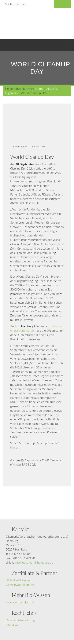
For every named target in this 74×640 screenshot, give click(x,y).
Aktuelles (52, 88)
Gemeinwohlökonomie (20, 584)
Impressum (13, 624)
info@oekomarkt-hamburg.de (34, 562)
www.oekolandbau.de (20, 602)
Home (39, 88)
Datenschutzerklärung (20, 620)
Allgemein (11, 93)
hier (12, 447)
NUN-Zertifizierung (18, 580)
